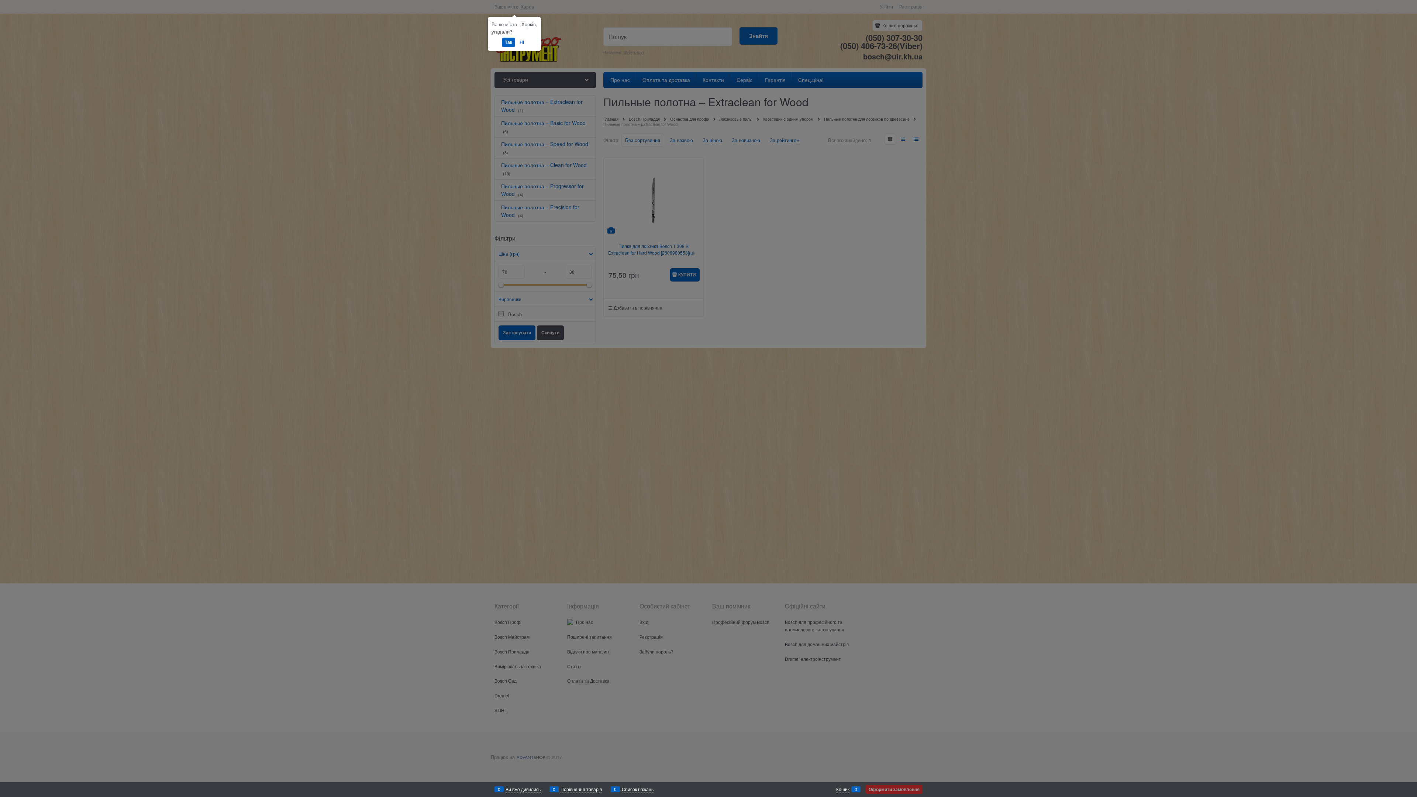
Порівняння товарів (581, 789)
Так (508, 42)
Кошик (842, 789)
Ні (522, 42)
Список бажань (638, 789)
